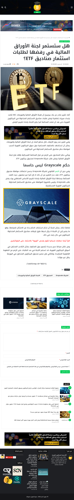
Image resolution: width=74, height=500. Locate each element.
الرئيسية (66, 38)
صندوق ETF (47, 275)
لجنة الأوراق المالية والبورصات (28, 275)
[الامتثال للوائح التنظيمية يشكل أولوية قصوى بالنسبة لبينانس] (43, 485)
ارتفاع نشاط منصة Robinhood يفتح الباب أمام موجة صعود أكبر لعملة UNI (36, 420)
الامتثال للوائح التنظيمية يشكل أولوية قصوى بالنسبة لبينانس (32, 485)
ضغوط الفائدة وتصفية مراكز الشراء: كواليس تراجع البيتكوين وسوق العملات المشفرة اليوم (60, 312)
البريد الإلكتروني (64, 360)
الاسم (68, 353)
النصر (57, 171)
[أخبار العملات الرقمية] (37, 7)
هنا (62, 270)
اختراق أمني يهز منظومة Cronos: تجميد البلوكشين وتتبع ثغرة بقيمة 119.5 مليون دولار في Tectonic (14, 313)
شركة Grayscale (61, 275)
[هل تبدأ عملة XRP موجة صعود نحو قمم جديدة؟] (65, 414)
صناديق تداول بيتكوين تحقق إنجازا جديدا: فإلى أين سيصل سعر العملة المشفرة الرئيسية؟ (31, 460)
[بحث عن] (2, 8)
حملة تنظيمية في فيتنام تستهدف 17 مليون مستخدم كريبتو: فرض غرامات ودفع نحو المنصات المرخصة (38, 313)
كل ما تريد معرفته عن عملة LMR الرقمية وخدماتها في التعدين (32, 473)
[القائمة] (72, 8)
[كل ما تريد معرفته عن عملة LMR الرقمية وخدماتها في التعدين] (43, 471)
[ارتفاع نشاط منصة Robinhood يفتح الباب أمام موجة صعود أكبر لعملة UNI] (65, 422)
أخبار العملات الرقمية (58, 38)
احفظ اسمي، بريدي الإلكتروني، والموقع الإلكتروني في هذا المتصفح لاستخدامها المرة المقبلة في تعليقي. (37, 366)
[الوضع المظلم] (5, 8)
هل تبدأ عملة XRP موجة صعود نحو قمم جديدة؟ (44, 412)
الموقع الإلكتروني (30, 360)
